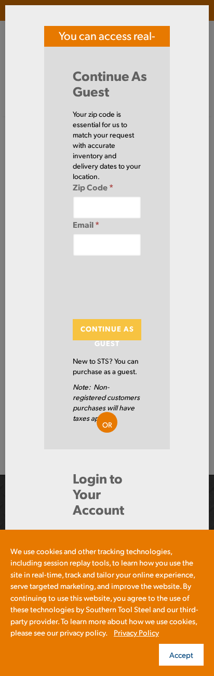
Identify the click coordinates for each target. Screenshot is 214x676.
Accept (181, 654)
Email (86, 224)
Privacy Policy (136, 632)
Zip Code (93, 187)
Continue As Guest (107, 332)
